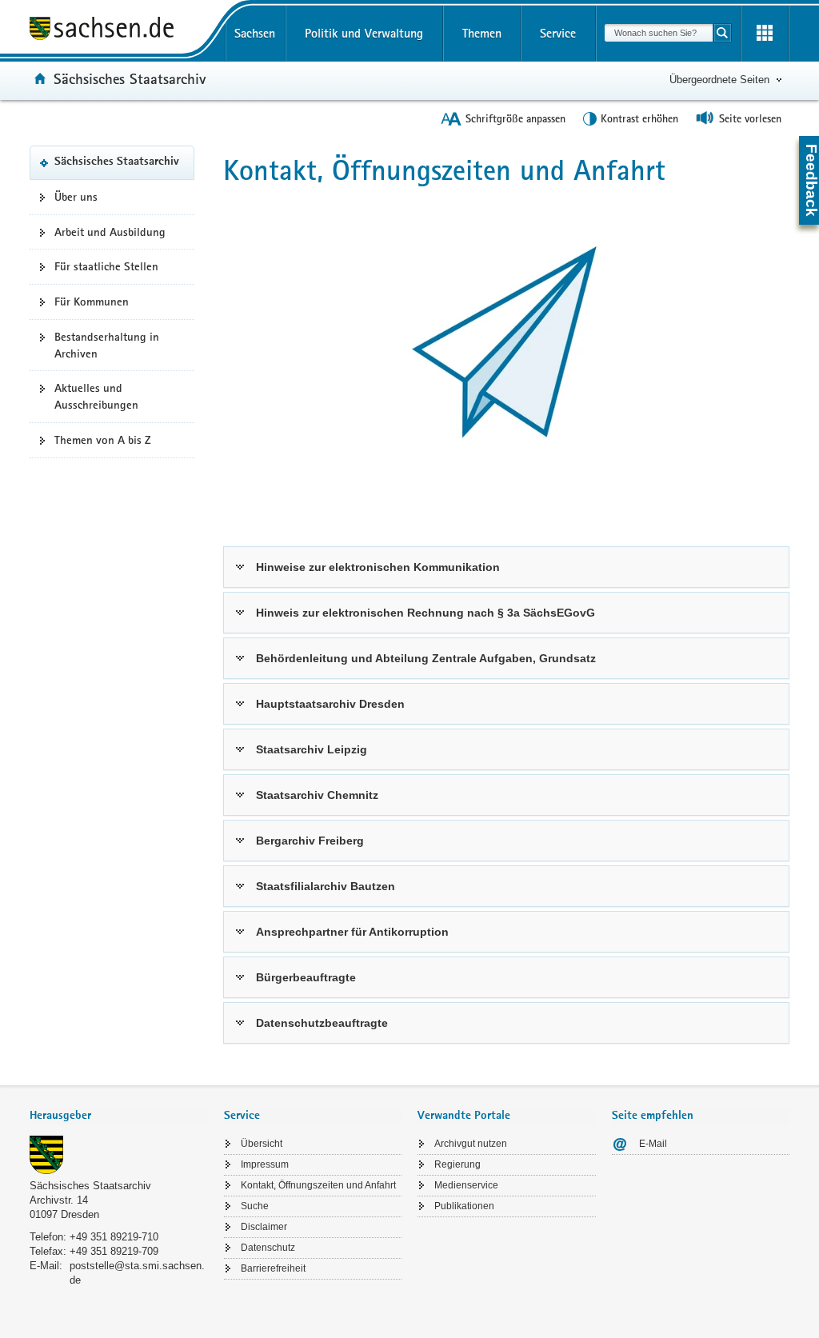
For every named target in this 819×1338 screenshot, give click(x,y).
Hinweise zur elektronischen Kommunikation (378, 567)
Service (558, 33)
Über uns (76, 197)
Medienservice (466, 1185)
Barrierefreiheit (273, 1268)
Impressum (265, 1164)
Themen (481, 33)
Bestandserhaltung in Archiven (106, 345)
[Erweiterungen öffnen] (764, 34)
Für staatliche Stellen (106, 266)
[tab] (119, 1116)
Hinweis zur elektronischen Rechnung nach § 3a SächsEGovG (425, 612)
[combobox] (658, 32)
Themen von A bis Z (102, 440)
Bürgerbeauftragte (306, 977)
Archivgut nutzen (470, 1143)
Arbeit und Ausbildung (110, 232)
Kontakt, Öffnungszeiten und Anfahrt (318, 1185)
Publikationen (464, 1206)
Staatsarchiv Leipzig (311, 749)
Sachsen (254, 33)
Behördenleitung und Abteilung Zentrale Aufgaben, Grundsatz (426, 658)
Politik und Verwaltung (364, 33)
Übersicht (261, 1143)
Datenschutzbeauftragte (322, 1022)
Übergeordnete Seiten (719, 80)
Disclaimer (264, 1226)
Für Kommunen (91, 301)
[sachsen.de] (119, 31)
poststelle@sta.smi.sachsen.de (137, 1273)
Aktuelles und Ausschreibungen (96, 396)
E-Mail (653, 1143)
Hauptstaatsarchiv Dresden (330, 703)
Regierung (457, 1164)
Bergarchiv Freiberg (310, 840)
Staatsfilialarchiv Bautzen (325, 886)
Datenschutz (268, 1247)
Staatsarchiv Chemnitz (317, 795)
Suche (255, 1206)
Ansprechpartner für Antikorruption (352, 931)
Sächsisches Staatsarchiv (130, 78)
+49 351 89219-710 (114, 1237)
